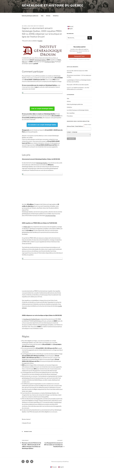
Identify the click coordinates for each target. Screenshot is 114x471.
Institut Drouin (38, 26)
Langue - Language (72, 132)
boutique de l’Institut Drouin (32, 319)
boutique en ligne (50, 61)
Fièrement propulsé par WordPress (60, 461)
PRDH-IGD (27, 227)
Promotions (28, 431)
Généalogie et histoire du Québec (52, 5)
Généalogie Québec (40, 60)
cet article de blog (50, 215)
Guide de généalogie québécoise (30, 15)
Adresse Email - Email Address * (76, 126)
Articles (48, 15)
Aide (42, 15)
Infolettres (55, 15)
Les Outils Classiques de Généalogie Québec (78, 110)
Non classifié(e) (71, 113)
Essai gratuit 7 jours (79, 56)
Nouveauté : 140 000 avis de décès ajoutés (78, 84)
